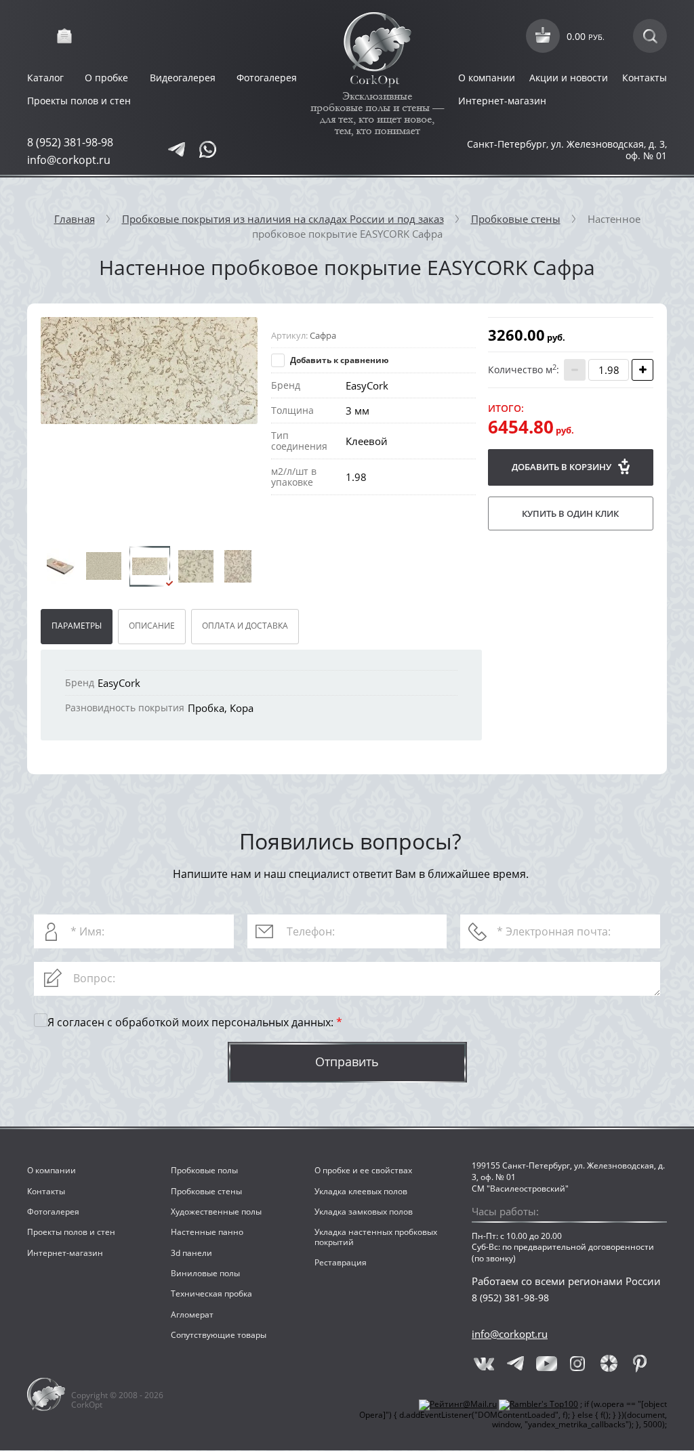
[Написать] (176, 150)
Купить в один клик (570, 513)
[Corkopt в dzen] (608, 1363)
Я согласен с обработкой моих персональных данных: (194, 1023)
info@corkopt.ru (68, 159)
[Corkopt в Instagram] (577, 1363)
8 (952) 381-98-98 (70, 142)
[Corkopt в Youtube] (546, 1363)
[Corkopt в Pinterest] (640, 1363)
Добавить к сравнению (338, 360)
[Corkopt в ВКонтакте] (484, 1363)
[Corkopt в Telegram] (515, 1363)
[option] (149, 370)
